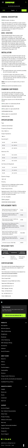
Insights (3, 389)
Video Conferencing (6, 331)
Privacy (2, 445)
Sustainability (4, 370)
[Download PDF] (24, 10)
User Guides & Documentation (8, 411)
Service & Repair (5, 408)
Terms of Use (7, 445)
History (3, 361)
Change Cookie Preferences (8, 376)
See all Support (5, 434)
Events (2, 395)
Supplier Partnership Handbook (9, 425)
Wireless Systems (5, 328)
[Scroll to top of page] (23, 445)
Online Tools (4, 414)
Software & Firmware (6, 419)
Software (3, 348)
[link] (10, 2)
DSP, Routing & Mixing (6, 342)
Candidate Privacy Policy (7, 382)
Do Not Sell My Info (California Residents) (11, 379)
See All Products (5, 351)
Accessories (4, 345)
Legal (13, 445)
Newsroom (3, 392)
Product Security (5, 428)
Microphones (4, 325)
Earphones (3, 337)
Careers (3, 364)
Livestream (4, 398)
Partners (3, 373)
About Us (3, 359)
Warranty (3, 422)
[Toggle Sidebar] (3, 10)
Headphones (4, 334)
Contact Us (3, 431)
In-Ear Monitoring (5, 340)
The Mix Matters (5, 367)
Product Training (5, 417)
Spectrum (3, 400)
